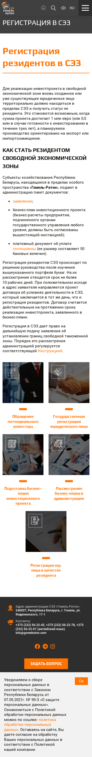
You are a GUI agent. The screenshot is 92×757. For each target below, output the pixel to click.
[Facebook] (39, 646)
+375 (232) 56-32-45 (30, 625)
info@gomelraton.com (31, 633)
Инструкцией (50, 350)
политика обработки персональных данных (30, 724)
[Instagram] (53, 646)
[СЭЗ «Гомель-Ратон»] (8, 8)
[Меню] (85, 8)
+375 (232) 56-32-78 (60, 625)
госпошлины (24, 248)
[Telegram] (46, 646)
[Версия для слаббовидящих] (63, 8)
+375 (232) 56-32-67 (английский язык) (50, 627)
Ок (81, 681)
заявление (22, 201)
